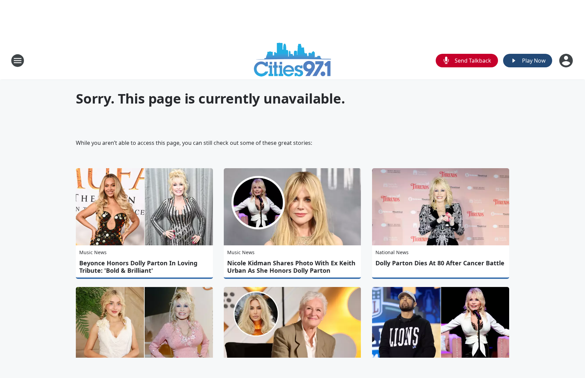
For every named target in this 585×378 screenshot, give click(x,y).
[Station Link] (292, 60)
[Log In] (566, 60)
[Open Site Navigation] (17, 60)
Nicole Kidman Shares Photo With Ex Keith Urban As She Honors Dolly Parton (291, 266)
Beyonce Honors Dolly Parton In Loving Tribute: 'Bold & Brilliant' (138, 266)
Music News (93, 252)
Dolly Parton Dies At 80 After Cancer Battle (439, 263)
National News (392, 252)
